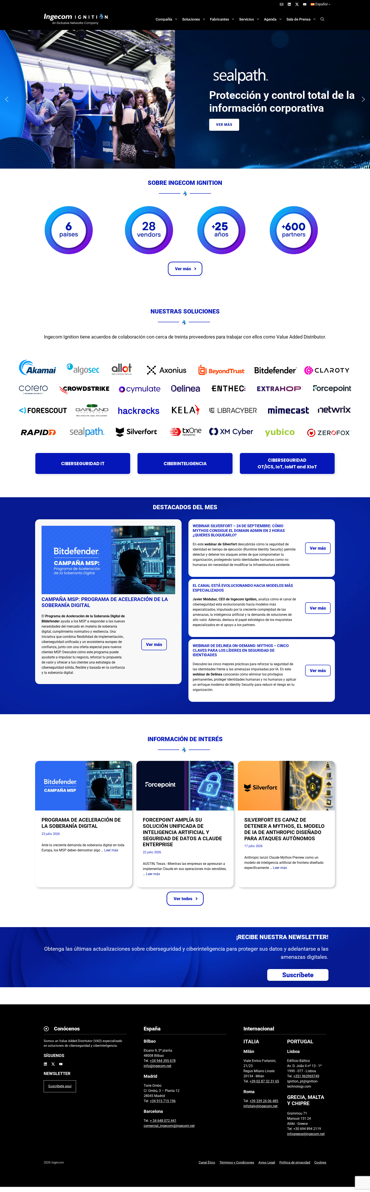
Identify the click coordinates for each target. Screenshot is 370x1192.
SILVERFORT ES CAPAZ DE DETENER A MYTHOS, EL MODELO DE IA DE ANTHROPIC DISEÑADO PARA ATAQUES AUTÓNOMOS (284, 829)
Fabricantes (219, 19)
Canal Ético (207, 1162)
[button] (322, 19)
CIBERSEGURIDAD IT (82, 463)
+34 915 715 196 (163, 1101)
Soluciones (191, 19)
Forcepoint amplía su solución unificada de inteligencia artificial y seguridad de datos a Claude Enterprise (182, 832)
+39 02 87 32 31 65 (264, 1081)
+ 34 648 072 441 (163, 1121)
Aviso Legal (266, 1162)
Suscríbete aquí (60, 1086)
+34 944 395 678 (163, 1061)
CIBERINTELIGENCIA (185, 463)
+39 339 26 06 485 (264, 1101)
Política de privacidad (294, 1162)
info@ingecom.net (157, 1066)
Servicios (246, 19)
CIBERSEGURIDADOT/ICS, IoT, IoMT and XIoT (287, 463)
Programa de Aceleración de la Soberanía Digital (81, 823)
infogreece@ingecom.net (306, 1134)
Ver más (154, 644)
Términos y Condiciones (236, 1162)
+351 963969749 (306, 1076)
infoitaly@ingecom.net (260, 1106)
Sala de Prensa (298, 19)
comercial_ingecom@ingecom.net (169, 1126)
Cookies (320, 1162)
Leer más (111, 850)
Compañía (164, 19)
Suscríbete (297, 975)
